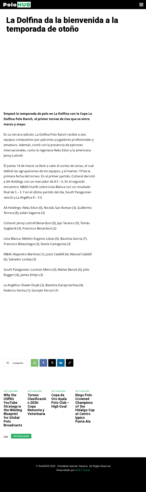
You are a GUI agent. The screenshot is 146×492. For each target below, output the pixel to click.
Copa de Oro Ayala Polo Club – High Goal (60, 400)
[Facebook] (43, 363)
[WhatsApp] (34, 363)
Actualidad (11, 391)
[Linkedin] (61, 363)
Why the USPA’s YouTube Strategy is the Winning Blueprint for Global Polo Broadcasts (13, 410)
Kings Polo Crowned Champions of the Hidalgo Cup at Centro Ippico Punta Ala (84, 408)
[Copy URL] (69, 363)
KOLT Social (82, 470)
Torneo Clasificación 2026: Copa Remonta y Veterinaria (37, 404)
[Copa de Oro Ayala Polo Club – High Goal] (61, 380)
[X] (52, 363)
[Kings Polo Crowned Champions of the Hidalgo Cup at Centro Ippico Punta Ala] (85, 380)
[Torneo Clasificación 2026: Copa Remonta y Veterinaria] (38, 380)
